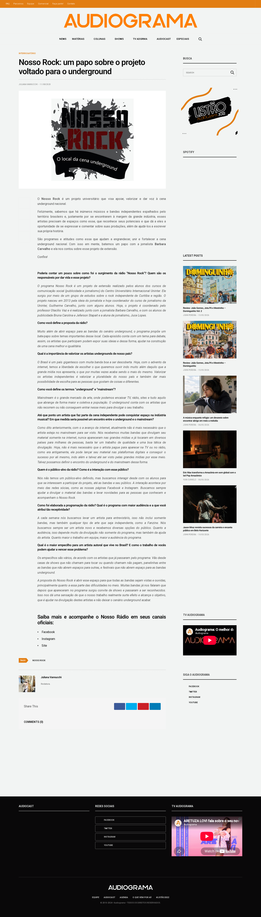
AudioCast (164, 38)
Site (44, 645)
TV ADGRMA (140, 38)
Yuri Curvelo (189, 480)
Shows (119, 38)
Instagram (48, 639)
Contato (71, 3)
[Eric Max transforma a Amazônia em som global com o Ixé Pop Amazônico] (210, 449)
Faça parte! (57, 3)
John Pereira (189, 315)
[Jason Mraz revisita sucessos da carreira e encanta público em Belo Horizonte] (210, 504)
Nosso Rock (38, 660)
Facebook (48, 632)
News (62, 38)
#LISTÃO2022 (162, 897)
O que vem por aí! (142, 897)
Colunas (99, 38)
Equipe (30, 3)
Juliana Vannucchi (28, 84)
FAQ (8, 3)
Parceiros (18, 3)
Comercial (43, 3)
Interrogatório (27, 53)
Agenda (124, 897)
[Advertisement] (209, 574)
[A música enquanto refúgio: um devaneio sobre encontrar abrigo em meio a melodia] (210, 394)
